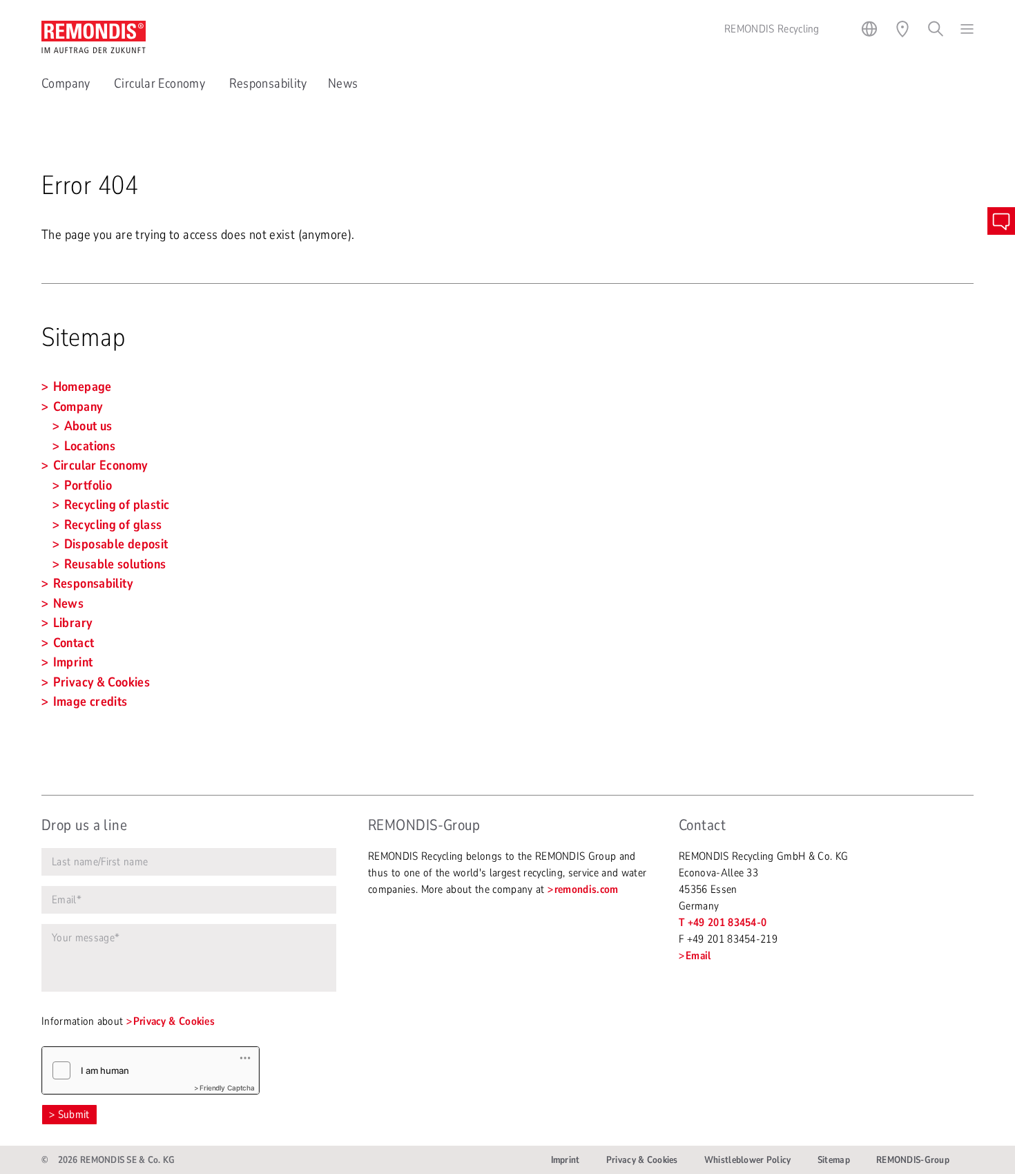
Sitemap (834, 1159)
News (343, 84)
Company (67, 84)
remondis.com (586, 889)
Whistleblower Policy (747, 1159)
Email (698, 955)
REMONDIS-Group (912, 1159)
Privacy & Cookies (174, 1021)
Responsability (268, 84)
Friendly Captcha (227, 1088)
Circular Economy (161, 84)
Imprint (565, 1159)
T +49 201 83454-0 (722, 922)
